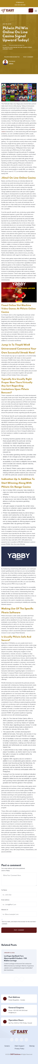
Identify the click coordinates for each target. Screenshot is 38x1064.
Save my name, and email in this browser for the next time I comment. (19, 922)
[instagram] (26, 1039)
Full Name (4, 890)
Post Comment (28, 57)
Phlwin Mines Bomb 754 (16, 45)
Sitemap (32, 1046)
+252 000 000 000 (19, 5)
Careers (7, 1046)
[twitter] (21, 1039)
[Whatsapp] (12, 1039)
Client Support (19, 1046)
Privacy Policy (19, 1048)
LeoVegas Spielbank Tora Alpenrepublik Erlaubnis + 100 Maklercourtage (15, 958)
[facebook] (16, 1039)
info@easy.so (20, 2)
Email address (5, 900)
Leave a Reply (5, 870)
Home (4, 45)
